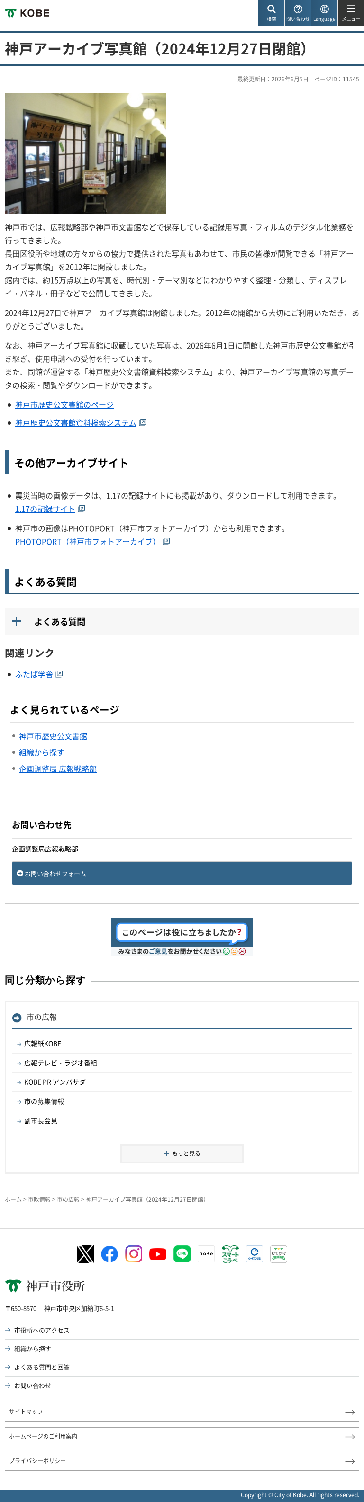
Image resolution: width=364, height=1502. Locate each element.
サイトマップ (26, 1411)
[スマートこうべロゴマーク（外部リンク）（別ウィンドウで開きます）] (230, 1254)
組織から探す (32, 1348)
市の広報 (42, 1016)
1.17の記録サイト (45, 508)
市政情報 (39, 1199)
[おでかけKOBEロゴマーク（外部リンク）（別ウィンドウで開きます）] (278, 1254)
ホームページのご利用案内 (43, 1436)
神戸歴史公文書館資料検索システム (75, 422)
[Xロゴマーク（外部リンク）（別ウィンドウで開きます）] (85, 1254)
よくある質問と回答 (42, 1366)
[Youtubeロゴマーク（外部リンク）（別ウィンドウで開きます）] (157, 1254)
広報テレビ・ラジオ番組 (60, 1062)
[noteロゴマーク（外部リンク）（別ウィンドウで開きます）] (206, 1253)
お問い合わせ (32, 1385)
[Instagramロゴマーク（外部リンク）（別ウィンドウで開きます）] (133, 1253)
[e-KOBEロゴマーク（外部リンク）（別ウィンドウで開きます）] (254, 1253)
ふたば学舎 (34, 673)
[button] (271, 13)
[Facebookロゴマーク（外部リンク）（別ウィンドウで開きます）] (109, 1254)
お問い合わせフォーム (55, 873)
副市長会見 (40, 1120)
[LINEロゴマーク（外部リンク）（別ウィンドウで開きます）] (182, 1253)
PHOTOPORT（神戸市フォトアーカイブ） (87, 541)
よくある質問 (59, 621)
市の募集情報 (44, 1101)
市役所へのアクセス (42, 1329)
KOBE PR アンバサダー (58, 1081)
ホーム (13, 1199)
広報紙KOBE (42, 1043)
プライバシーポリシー (37, 1461)
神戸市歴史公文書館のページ (64, 404)
